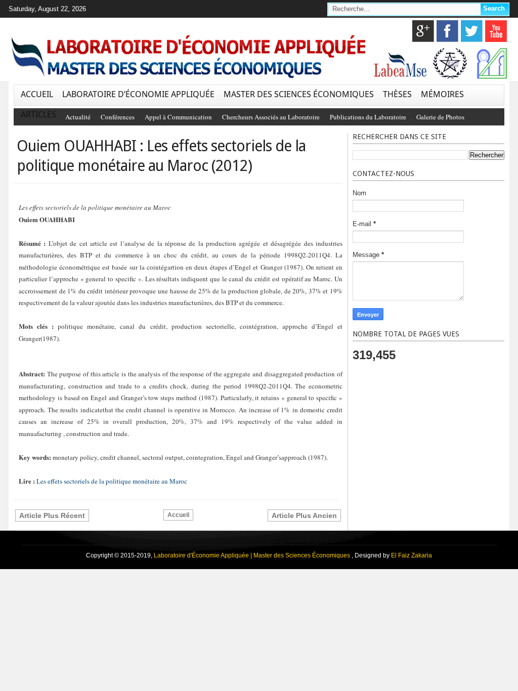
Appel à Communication (178, 116)
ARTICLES (38, 114)
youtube (496, 31)
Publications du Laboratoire (368, 116)
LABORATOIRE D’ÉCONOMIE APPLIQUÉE (138, 94)
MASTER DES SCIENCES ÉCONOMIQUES (299, 94)
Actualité (78, 116)
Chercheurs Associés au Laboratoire (271, 116)
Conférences (118, 116)
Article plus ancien (304, 515)
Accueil (178, 515)
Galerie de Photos (440, 116)
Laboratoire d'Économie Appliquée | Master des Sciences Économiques (253, 555)
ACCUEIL (37, 94)
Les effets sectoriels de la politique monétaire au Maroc (111, 481)
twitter (472, 31)
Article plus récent (52, 515)
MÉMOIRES (442, 94)
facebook (447, 31)
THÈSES (397, 94)
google (423, 31)
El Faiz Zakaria (411, 555)
